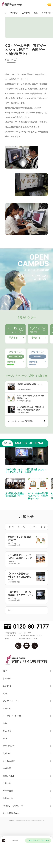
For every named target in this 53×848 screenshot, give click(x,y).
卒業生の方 (8, 798)
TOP (5, 671)
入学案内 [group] (26, 13)
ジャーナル (22, 527)
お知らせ (7, 708)
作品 (5, 723)
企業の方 (7, 783)
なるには (7, 731)
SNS (5, 738)
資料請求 (7, 753)
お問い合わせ (9, 776)
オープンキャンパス (12, 716)
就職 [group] (36, 13)
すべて (11, 527)
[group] (5, 13)
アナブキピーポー (11, 701)
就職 (5, 693)
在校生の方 (8, 791)
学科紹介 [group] (14, 13)
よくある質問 (9, 761)
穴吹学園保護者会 (11, 813)
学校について (9, 746)
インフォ (33, 527)
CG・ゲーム (11, 60)
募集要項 (7, 686)
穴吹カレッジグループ (13, 806)
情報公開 (7, 768)
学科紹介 (7, 678)
